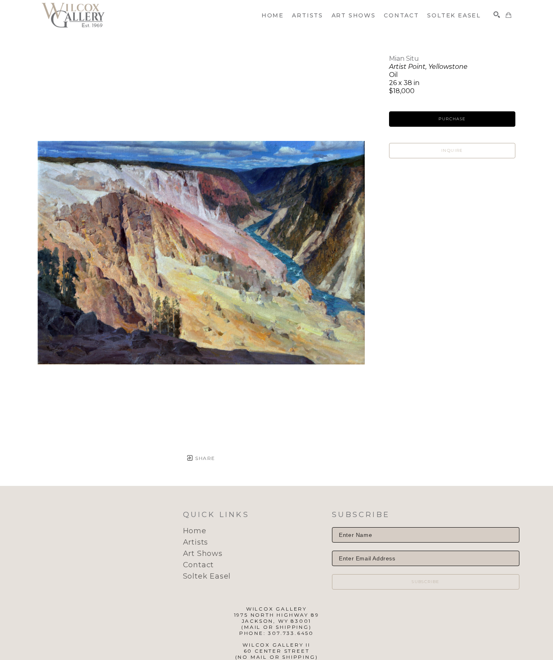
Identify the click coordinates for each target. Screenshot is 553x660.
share (204, 458)
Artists (195, 542)
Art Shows (203, 553)
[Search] (496, 14)
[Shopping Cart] (508, 15)
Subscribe (426, 581)
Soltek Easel (207, 576)
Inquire (452, 150)
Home (194, 530)
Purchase (452, 118)
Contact (198, 564)
